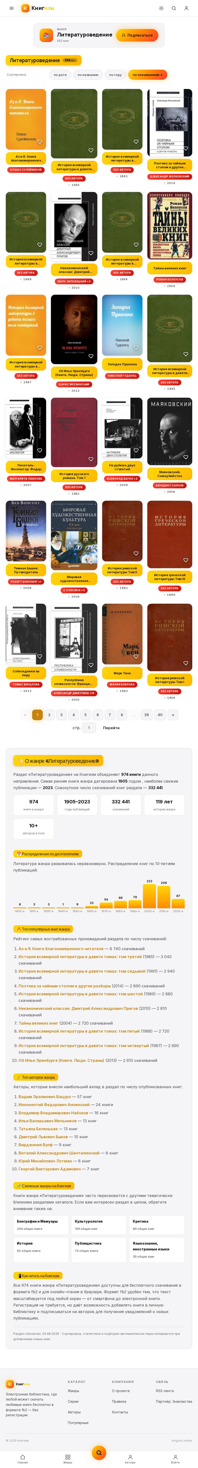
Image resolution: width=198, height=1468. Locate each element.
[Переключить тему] (161, 8)
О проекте (121, 1391)
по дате (60, 75)
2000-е (149, 911)
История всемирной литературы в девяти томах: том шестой (81, 993)
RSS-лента (165, 1391)
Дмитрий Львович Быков (43, 1136)
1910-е (34, 911)
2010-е (164, 911)
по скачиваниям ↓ (148, 75)
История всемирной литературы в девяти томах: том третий (80, 956)
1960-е (92, 911)
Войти (175, 1462)
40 (160, 715)
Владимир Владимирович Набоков (53, 1112)
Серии (73, 1401)
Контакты (120, 1412)
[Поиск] (174, 8)
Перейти (111, 728)
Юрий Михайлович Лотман (45, 1161)
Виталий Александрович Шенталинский (59, 1153)
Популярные (78, 1423)
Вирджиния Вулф (36, 1144)
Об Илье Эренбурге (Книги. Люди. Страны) (61, 1060)
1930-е (48, 911)
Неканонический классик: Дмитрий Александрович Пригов (78, 1008)
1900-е (20, 911)
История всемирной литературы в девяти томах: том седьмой (82, 971)
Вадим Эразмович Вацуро (45, 1096)
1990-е (135, 911)
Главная (22, 1462)
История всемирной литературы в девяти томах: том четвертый (84, 1045)
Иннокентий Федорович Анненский (54, 1104)
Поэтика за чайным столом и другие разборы (65, 986)
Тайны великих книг (38, 1023)
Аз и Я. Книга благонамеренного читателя (61, 948)
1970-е (106, 911)
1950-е (77, 911)
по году (115, 75)
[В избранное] (40, 141)
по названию (88, 75)
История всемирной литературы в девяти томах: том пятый (79, 1031)
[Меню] (11, 8)
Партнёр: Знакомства (174, 1401)
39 (146, 715)
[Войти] (186, 8)
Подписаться (140, 35)
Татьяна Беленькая (38, 1128)
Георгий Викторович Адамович (50, 1169)
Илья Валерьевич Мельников (48, 1120)
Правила (119, 1401)
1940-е (63, 911)
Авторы (130, 1462)
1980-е (120, 911)
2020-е (178, 911)
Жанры (67, 1462)
